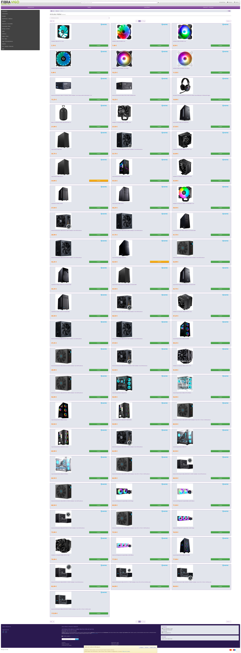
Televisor (4, 21)
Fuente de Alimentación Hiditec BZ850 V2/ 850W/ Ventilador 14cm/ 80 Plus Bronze (67, 501)
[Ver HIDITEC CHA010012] (140, 194)
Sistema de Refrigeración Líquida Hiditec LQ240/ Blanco (183, 501)
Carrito (236, 2)
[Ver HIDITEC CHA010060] (201, 383)
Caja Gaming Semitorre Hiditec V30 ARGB (181, 338)
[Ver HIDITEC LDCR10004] (140, 491)
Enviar (77, 639)
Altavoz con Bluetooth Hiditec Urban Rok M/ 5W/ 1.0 (61, 122)
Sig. (144, 21)
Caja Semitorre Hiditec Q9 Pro (118, 203)
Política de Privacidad (95, 633)
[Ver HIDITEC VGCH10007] (80, 59)
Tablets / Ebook (5, 36)
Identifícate (222, 2)
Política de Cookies (126, 651)
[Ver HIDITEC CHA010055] (140, 410)
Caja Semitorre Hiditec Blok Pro (57, 176)
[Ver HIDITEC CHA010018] (201, 113)
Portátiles (4, 16)
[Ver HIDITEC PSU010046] (140, 329)
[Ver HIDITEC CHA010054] (80, 437)
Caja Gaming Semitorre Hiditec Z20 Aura (59, 419)
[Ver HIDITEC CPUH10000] (140, 113)
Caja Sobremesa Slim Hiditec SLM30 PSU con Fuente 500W (184, 230)
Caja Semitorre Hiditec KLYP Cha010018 (180, 122)
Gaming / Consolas (6, 28)
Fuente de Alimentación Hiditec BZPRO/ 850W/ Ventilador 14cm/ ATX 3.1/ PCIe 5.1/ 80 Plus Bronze (131, 528)
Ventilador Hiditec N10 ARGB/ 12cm (58, 68)
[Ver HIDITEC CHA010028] (201, 329)
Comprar (98, 45)
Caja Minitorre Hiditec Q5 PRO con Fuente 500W (60, 311)
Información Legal (115, 642)
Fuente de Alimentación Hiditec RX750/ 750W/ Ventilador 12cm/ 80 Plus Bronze (66, 338)
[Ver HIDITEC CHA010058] (80, 140)
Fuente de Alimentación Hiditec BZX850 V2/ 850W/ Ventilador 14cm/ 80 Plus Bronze (67, 582)
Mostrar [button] (228, 21)
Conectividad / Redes (6, 26)
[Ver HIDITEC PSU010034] (140, 140)
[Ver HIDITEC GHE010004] (201, 86)
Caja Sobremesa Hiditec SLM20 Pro (119, 257)
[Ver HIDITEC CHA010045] (80, 194)
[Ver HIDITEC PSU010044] (140, 86)
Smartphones (31, 7)
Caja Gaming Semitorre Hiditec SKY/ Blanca (59, 473)
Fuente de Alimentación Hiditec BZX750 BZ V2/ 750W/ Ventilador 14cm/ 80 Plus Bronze (68, 528)
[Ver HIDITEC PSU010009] (80, 221)
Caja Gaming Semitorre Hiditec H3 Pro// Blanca (182, 392)
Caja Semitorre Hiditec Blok (56, 149)
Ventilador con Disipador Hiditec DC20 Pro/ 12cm (182, 176)
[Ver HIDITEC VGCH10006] (140, 32)
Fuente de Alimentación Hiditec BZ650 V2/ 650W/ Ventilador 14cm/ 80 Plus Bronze (67, 365)
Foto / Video (4, 38)
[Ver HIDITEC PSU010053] (201, 248)
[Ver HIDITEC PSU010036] (80, 518)
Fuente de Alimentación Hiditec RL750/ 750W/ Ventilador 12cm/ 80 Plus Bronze (127, 338)
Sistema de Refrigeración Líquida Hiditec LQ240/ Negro (122, 501)
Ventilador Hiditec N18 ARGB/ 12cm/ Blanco (181, 68)
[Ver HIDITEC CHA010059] (140, 383)
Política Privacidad (65, 644)
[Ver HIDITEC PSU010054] (80, 356)
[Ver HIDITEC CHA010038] (80, 410)
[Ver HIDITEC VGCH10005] (201, 32)
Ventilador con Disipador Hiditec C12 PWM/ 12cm (121, 122)
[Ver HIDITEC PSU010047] (140, 221)
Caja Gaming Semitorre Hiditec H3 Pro (119, 392)
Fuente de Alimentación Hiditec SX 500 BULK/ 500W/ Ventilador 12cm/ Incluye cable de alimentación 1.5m (71, 95)
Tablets (89, 7)
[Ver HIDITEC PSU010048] (80, 329)
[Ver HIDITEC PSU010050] (201, 573)
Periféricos (4, 33)
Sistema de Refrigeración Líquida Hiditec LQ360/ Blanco (123, 555)
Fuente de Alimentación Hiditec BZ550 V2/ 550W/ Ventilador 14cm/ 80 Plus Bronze (189, 257)
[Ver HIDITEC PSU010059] (140, 518)
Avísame (98, 180)
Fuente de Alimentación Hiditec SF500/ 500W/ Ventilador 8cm (124, 95)
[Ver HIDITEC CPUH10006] (201, 302)
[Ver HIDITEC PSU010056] (80, 491)
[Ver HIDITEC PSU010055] (80, 383)
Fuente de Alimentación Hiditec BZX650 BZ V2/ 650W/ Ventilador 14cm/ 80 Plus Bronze (189, 473)
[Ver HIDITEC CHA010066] (80, 167)
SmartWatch (147, 7)
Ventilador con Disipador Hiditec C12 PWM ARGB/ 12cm (183, 203)
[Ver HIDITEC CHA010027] (140, 167)
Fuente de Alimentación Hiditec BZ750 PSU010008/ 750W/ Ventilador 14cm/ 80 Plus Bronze (129, 365)
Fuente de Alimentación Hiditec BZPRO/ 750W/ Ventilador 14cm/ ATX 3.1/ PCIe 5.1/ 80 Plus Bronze (131, 473)
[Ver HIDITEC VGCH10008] (140, 59)
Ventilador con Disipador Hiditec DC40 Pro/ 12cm (182, 311)
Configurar (141, 647)
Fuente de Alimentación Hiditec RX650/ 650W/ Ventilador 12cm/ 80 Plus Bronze (127, 230)
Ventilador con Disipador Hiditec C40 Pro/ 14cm (60, 555)
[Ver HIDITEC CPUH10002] (201, 356)
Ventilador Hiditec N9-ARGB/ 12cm (179, 41)
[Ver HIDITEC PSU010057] (201, 410)
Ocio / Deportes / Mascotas (7, 46)
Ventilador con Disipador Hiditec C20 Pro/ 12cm (182, 365)
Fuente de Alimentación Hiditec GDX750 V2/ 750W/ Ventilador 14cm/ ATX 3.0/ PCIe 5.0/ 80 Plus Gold (131, 582)
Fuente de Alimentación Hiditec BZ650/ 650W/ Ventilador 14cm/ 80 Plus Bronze (127, 311)
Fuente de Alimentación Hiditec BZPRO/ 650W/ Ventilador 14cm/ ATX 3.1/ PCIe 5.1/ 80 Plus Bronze (191, 419)
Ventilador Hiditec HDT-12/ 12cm (57, 41)
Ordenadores (4, 11)
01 (139, 21)
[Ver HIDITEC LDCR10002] (201, 518)
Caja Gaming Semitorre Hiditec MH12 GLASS (59, 446)
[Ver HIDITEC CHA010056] (201, 437)
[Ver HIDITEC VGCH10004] (80, 32)
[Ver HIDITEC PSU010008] (140, 356)
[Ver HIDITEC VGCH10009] (201, 59)
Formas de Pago (114, 645)
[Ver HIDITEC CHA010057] (80, 464)
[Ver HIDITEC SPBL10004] (80, 113)
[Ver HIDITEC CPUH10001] (201, 194)
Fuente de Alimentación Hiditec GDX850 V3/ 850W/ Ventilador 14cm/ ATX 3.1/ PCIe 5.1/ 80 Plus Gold (192, 582)
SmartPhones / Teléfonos (7, 18)
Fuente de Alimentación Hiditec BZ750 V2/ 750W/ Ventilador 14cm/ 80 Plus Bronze (67, 392)
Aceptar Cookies (153, 647)
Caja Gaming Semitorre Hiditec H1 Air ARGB (181, 555)
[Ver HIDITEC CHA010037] (201, 546)
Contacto (230, 2)
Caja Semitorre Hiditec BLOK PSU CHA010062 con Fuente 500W (124, 284)
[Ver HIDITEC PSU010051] (80, 600)
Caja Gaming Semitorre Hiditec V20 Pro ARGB (121, 176)
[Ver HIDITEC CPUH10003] (80, 546)
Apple (3, 48)
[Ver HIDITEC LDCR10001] (140, 546)
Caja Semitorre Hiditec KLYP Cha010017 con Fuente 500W (184, 284)
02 (141, 21)
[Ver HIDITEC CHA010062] (140, 275)
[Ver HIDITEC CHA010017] (201, 275)
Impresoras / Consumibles (7, 23)
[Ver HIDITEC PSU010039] (140, 573)
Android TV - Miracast (208, 7)
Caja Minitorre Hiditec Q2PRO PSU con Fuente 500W (61, 284)
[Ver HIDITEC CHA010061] (80, 302)
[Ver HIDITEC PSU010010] (140, 302)
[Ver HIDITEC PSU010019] (140, 437)
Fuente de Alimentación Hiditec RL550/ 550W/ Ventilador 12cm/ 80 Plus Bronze (127, 149)
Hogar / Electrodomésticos (7, 41)
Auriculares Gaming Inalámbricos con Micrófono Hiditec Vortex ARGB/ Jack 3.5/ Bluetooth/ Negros (191, 95)
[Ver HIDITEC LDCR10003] (201, 491)
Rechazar (146, 647)
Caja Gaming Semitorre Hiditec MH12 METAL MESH (122, 419)
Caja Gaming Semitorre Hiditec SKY (180, 446)
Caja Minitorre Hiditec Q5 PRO (57, 203)
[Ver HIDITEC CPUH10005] (201, 167)
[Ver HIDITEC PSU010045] (80, 248)
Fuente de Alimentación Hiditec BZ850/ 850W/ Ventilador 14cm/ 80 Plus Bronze (127, 446)
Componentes (5, 13)
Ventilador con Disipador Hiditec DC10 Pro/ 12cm (182, 149)
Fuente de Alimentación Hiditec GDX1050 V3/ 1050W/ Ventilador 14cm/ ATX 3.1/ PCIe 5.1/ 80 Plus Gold (71, 609)
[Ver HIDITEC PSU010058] (140, 464)
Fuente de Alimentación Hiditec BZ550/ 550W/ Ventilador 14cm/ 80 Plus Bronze (66, 230)
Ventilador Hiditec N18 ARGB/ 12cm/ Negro (120, 68)
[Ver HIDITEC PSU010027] (80, 86)
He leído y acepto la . (71, 636)
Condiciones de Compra (66, 645)
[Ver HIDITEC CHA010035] (201, 221)
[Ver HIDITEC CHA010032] (80, 275)
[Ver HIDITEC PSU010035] (201, 464)
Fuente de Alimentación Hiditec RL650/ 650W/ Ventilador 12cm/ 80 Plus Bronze (66, 257)
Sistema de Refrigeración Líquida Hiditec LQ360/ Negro (183, 528)
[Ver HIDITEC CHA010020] (140, 248)
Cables (3, 31)
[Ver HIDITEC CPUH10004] (201, 140)
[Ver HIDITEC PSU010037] (80, 573)
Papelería (4, 43)
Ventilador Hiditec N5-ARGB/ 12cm (118, 41)
